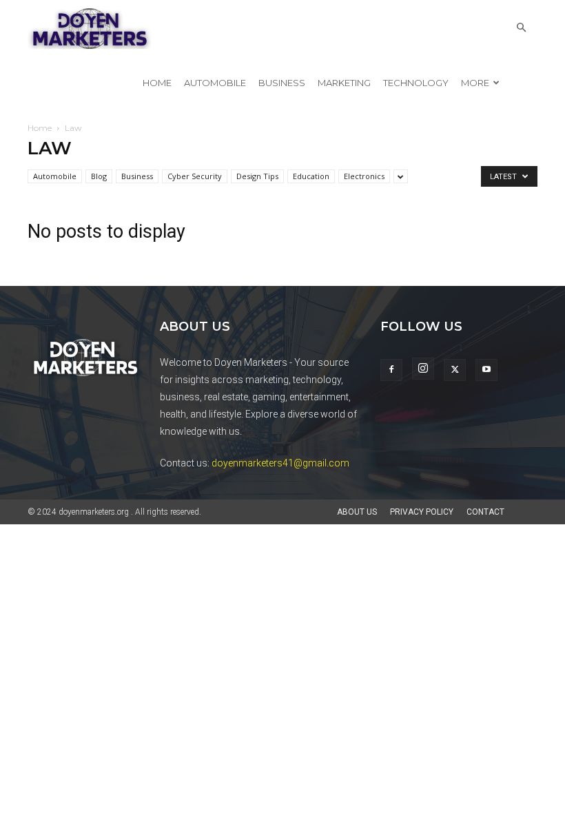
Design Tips (257, 176)
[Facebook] (391, 370)
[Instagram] (423, 369)
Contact (485, 512)
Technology (416, 82)
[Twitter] (455, 370)
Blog (99, 176)
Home (157, 82)
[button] (520, 27)
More (475, 82)
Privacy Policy (421, 512)
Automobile (215, 82)
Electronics (364, 176)
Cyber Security (194, 176)
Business (281, 82)
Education (311, 176)
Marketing (344, 82)
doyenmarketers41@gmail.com (280, 463)
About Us (357, 512)
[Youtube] (486, 370)
